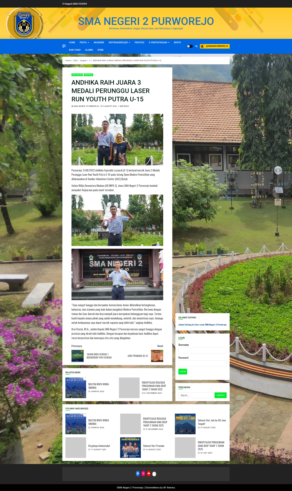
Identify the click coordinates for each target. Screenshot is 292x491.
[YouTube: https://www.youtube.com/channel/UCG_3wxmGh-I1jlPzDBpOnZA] (149, 473)
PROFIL (83, 42)
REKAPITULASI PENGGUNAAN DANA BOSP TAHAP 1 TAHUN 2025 (185, 447)
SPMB (100, 50)
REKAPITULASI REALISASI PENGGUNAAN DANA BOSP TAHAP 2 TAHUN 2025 (129, 388)
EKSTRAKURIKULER (118, 42)
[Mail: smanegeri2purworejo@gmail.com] (154, 474)
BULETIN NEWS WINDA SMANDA (75, 388)
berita (177, 42)
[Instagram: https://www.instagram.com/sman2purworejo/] (143, 473)
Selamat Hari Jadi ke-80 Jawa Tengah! (185, 424)
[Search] (196, 46)
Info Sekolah (77, 75)
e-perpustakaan (158, 42)
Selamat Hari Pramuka (130, 447)
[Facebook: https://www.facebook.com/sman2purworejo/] (138, 473)
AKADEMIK (99, 42)
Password (183, 357)
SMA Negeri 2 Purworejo (86, 106)
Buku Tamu (75, 50)
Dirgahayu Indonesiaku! (75, 447)
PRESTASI (139, 42)
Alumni (89, 50)
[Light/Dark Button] (190, 46)
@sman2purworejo (217, 46)
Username (183, 345)
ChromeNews (152, 487)
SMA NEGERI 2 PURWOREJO (146, 21)
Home (72, 42)
